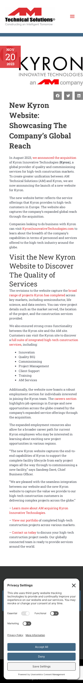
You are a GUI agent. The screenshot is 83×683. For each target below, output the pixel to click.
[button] (57, 96)
